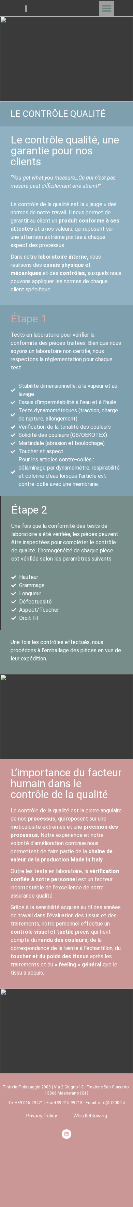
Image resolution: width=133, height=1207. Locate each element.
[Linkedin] (66, 1134)
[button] (106, 8)
